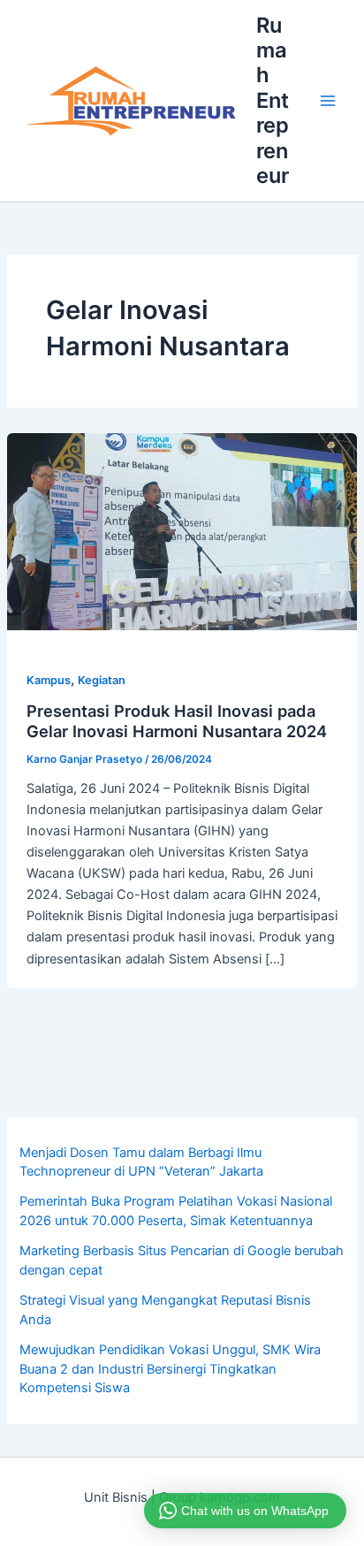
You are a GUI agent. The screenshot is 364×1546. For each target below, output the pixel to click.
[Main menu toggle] (327, 100)
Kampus (49, 680)
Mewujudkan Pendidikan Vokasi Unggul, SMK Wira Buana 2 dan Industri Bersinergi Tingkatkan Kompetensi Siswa (170, 1369)
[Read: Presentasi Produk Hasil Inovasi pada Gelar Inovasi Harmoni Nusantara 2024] (182, 531)
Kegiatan (101, 680)
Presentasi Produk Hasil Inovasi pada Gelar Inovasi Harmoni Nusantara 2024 (177, 721)
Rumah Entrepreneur (272, 100)
